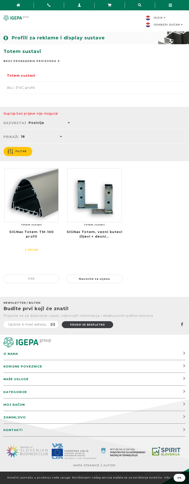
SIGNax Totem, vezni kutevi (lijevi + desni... (94, 234)
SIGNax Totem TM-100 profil (31, 234)
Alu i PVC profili (21, 88)
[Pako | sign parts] (27, 342)
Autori (109, 465)
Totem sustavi (21, 75)
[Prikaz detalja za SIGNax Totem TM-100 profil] (31, 195)
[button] (48, 123)
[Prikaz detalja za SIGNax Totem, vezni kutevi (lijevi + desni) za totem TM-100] (94, 195)
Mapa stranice (86, 465)
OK (179, 477)
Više (31, 278)
